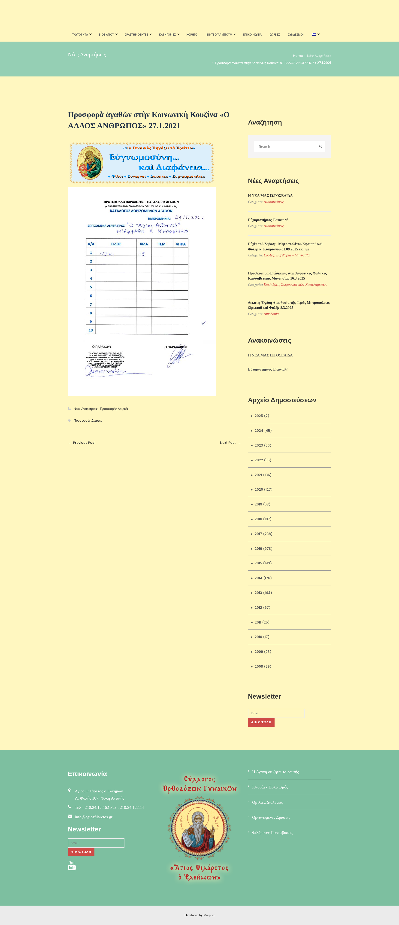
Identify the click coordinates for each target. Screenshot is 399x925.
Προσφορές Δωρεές (114, 409)
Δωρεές (275, 35)
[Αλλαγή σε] (314, 35)
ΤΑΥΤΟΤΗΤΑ (80, 35)
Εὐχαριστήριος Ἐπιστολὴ (268, 220)
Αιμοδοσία (271, 314)
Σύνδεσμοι (296, 35)
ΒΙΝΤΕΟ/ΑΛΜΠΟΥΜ (219, 35)
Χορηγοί (192, 35)
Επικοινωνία (252, 35)
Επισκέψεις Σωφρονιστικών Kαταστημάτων (295, 284)
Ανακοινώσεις (274, 202)
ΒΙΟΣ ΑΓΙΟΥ (106, 35)
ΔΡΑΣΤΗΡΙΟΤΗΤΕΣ (136, 35)
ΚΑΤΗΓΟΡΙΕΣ (167, 35)
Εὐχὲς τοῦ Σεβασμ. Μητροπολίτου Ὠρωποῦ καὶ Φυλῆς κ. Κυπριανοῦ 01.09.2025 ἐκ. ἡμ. (285, 246)
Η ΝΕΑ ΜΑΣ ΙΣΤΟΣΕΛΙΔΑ (270, 196)
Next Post (230, 442)
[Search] (320, 146)
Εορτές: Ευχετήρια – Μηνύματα (287, 255)
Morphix (209, 915)
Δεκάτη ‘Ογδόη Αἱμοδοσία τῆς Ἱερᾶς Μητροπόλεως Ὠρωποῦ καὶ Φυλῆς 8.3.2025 (289, 305)
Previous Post (82, 442)
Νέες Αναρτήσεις (319, 55)
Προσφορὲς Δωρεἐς (88, 420)
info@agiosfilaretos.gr (93, 817)
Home (298, 55)
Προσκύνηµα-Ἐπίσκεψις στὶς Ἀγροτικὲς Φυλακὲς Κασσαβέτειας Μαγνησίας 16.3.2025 (287, 275)
